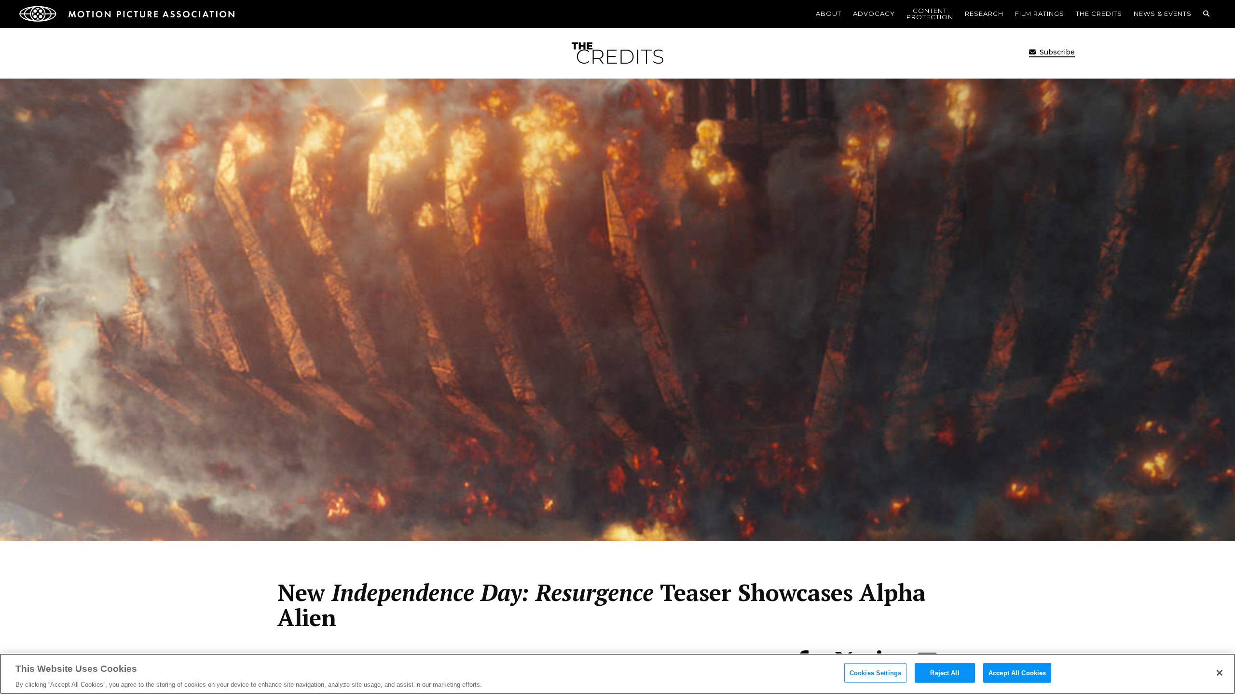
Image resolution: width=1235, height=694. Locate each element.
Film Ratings (1039, 13)
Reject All (944, 672)
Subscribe (1056, 52)
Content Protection (929, 14)
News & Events (1163, 13)
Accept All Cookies (1017, 672)
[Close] (1219, 672)
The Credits (1099, 13)
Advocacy (874, 13)
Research (984, 13)
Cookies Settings (875, 672)
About (828, 13)
